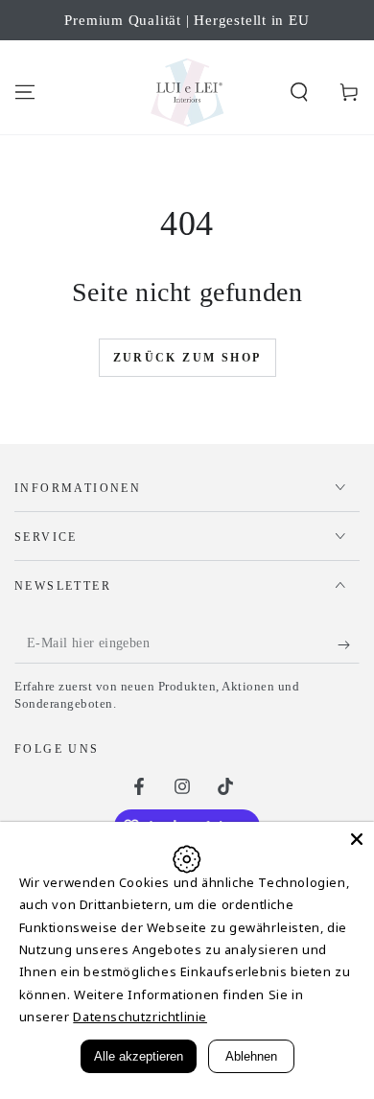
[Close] (356, 839)
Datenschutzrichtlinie (140, 1016)
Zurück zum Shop (187, 357)
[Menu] (25, 92)
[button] (299, 92)
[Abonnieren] (349, 644)
